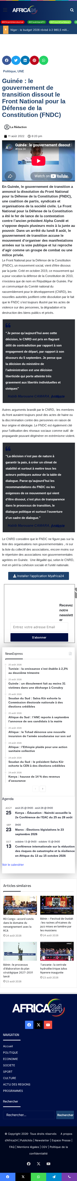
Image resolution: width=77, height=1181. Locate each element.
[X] (38, 1025)
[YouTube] (48, 1025)
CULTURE (9, 1078)
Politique (9, 71)
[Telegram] (54, 1177)
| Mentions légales (27, 1147)
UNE (20, 71)
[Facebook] (29, 1025)
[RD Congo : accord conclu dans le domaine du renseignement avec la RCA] (20, 905)
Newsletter (42, 1140)
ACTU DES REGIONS (16, 1084)
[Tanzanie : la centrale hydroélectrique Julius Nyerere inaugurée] (57, 951)
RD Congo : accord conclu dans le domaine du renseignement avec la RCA (18, 924)
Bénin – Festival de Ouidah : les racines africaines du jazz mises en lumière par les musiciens (56, 924)
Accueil (8, 1046)
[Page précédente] (35, 789)
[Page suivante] (43, 789)
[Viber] (69, 1177)
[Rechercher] (72, 11)
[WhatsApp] (38, 1177)
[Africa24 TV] (24, 9)
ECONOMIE (10, 1059)
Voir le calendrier (13, 864)
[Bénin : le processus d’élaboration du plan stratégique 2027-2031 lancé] (20, 951)
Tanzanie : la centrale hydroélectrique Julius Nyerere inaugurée (53, 968)
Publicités (26, 1140)
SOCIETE (9, 1065)
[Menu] (5, 11)
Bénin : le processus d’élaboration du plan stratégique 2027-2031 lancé (18, 970)
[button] (6, 60)
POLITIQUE (10, 1052)
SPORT (8, 1071)
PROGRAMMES (13, 1090)
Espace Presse (61, 1140)
